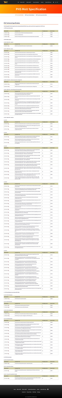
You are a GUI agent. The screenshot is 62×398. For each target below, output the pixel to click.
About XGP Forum (48, 2)
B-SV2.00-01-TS (6, 56)
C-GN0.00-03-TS (6, 298)
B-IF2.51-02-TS (6, 171)
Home (15, 389)
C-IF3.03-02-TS (6, 347)
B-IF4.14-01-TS (6, 267)
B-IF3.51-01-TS (6, 247)
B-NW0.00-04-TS (6, 84)
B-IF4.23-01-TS (6, 277)
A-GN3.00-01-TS (6, 36)
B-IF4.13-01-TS (6, 264)
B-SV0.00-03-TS (6, 52)
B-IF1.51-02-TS (6, 142)
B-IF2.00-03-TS (6, 150)
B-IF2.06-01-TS (6, 168)
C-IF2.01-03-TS (6, 336)
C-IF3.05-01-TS (6, 353)
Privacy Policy (29, 392)
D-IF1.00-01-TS (6, 370)
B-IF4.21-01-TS (6, 270)
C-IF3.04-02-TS (6, 350)
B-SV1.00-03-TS (6, 54)
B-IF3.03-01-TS (6, 194)
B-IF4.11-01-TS (6, 258)
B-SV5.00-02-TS (6, 76)
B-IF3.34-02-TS (6, 236)
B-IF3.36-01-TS (6, 239)
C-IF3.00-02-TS (6, 339)
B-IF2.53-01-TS (6, 177)
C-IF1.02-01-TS (6, 330)
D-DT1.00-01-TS (6, 378)
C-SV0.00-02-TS (6, 305)
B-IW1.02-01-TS (6, 105)
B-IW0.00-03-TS (6, 93)
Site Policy (34, 392)
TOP (18, 2)
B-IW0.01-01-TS (6, 96)
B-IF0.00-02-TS (6, 123)
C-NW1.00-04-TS (6, 315)
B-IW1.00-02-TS (6, 99)
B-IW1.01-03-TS (6, 102)
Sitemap (38, 392)
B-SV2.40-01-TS (6, 65)
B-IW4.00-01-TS (6, 113)
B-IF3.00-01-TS (6, 186)
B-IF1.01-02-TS (6, 139)
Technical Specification (32, 389)
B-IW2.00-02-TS (6, 108)
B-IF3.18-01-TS (6, 223)
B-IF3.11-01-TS (6, 203)
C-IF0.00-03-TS (6, 322)
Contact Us (24, 392)
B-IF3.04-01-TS (6, 197)
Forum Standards (36, 2)
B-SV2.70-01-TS (6, 71)
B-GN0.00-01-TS (6, 45)
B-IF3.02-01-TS (6, 191)
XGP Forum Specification (19, 14)
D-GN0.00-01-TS (6, 363)
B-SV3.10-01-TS (6, 74)
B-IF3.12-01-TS (6, 206)
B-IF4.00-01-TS (6, 254)
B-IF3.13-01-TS (6, 209)
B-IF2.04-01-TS (6, 161)
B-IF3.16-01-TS (6, 217)
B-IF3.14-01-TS (6, 212)
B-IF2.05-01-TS (6, 164)
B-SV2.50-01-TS (6, 67)
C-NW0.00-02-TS (6, 313)
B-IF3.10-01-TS (6, 200)
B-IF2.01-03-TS (6, 153)
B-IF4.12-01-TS (6, 261)
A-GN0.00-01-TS (6, 32)
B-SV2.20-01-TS (6, 60)
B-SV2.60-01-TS (6, 69)
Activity (42, 2)
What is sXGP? (29, 2)
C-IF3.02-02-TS (6, 344)
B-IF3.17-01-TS (6, 220)
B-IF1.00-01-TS (6, 136)
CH (57, 2)
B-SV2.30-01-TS (6, 63)
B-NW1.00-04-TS (6, 86)
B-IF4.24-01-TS (6, 280)
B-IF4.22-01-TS (6, 273)
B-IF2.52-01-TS (6, 174)
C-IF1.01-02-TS (6, 327)
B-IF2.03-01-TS (6, 158)
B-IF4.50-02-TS (6, 288)
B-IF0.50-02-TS (6, 126)
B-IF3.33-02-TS (6, 233)
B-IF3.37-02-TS (6, 243)
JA (55, 2)
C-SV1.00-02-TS (6, 307)
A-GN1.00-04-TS (6, 34)
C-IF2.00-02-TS (6, 333)
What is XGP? (22, 2)
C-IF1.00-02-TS (6, 324)
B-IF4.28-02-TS (6, 285)
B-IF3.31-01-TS (6, 226)
